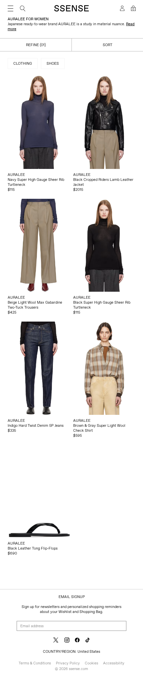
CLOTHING (22, 63)
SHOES (53, 63)
